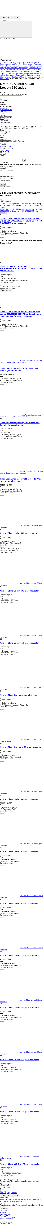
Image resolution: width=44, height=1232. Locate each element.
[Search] (16, 29)
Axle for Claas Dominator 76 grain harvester (20, 747)
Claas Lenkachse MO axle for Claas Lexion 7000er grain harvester (20, 369)
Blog (8, 1201)
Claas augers (10, 75)
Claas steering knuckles (8, 71)
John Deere (23, 64)
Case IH (36, 62)
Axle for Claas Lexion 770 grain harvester (19, 955)
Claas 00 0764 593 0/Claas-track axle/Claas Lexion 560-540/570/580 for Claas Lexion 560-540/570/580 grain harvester (21, 221)
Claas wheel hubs (23, 69)
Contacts (14, 1193)
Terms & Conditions (7, 1199)
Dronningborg (5, 64)
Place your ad (6, 290)
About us (3, 1193)
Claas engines (21, 75)
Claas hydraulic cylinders (29, 77)
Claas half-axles (24, 71)
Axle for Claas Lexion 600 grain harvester (19, 799)
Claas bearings (36, 69)
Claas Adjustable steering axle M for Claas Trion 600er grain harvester (19, 424)
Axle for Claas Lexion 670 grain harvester (19, 851)
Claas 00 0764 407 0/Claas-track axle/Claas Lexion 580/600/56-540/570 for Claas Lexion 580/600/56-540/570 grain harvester (20, 314)
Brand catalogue (16, 1201)
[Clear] (1, 99)
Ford (16, 64)
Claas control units (33, 75)
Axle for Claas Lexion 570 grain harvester (19, 903)
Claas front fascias (32, 73)
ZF (11, 66)
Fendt (12, 64)
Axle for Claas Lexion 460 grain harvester (19, 1060)
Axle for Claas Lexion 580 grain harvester (19, 533)
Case (31, 62)
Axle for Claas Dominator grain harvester (19, 695)
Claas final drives (10, 69)
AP (28, 62)
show (3, 184)
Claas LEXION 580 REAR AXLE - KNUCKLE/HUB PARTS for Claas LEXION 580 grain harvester (21, 268)
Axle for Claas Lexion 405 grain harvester (19, 591)
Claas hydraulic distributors (10, 77)
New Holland (5, 66)
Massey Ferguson (34, 64)
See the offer (5, 1185)
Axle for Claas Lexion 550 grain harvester (19, 643)
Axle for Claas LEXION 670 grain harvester (20, 1164)
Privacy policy (20, 1199)
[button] (22, 49)
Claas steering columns (16, 73)
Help (8, 1193)
